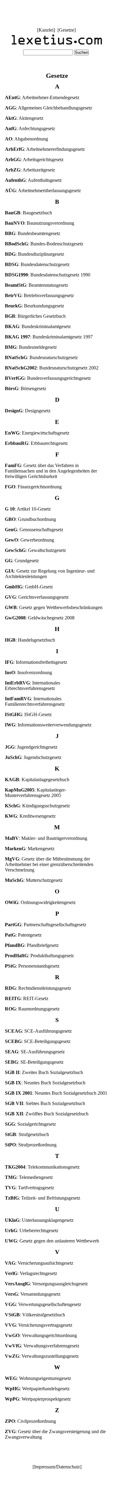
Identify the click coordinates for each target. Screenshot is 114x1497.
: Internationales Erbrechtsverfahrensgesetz (32, 685)
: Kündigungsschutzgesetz (37, 805)
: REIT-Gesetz (26, 998)
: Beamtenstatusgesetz (36, 285)
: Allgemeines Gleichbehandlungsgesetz (48, 107)
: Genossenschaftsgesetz (34, 529)
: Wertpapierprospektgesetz (38, 1399)
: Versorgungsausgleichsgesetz (46, 1283)
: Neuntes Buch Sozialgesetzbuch (45, 1082)
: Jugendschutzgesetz (33, 757)
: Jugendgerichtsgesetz (31, 747)
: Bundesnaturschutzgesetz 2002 (51, 367)
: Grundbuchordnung (30, 519)
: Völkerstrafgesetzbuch (35, 1314)
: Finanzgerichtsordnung (33, 486)
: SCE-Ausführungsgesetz (38, 1031)
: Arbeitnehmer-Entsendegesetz (42, 97)
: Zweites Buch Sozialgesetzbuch (44, 1072)
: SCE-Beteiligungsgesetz (38, 1041)
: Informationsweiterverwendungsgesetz (48, 724)
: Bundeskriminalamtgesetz (38, 326)
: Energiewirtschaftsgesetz (37, 432)
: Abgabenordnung (26, 138)
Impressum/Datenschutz (57, 1466)
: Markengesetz (29, 848)
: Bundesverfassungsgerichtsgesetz (48, 378)
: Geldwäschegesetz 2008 (39, 617)
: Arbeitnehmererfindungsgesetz (45, 149)
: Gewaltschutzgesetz (35, 550)
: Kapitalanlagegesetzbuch (37, 779)
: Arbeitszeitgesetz (30, 169)
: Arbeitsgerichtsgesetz (34, 159)
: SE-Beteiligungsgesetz (34, 1062)
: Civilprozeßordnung (30, 1421)
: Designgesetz (27, 410)
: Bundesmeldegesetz (31, 347)
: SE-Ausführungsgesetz (35, 1051)
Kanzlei (46, 30)
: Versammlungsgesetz (32, 1294)
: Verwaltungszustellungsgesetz (42, 1356)
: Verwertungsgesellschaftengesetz (43, 1304)
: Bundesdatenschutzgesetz (37, 264)
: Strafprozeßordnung (31, 1144)
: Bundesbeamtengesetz (32, 233)
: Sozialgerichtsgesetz (30, 1124)
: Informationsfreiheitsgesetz (36, 662)
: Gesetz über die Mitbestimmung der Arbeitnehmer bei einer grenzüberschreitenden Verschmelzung (49, 864)
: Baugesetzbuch (28, 212)
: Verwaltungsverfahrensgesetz (42, 1345)
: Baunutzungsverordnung (39, 223)
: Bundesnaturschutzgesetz (41, 357)
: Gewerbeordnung (29, 539)
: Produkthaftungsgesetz (39, 955)
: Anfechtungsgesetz (30, 128)
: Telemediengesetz (29, 1177)
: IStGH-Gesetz (28, 714)
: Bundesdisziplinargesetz (34, 254)
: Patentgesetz (23, 934)
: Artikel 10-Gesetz (28, 508)
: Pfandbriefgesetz (32, 945)
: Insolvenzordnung (28, 672)
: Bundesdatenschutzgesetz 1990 (47, 274)
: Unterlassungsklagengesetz (39, 1220)
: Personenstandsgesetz (32, 966)
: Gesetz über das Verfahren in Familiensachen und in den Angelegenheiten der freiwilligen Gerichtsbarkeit (51, 471)
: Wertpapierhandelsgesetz (37, 1388)
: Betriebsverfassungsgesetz (39, 295)
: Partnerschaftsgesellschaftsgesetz (45, 924)
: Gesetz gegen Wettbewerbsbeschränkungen (53, 607)
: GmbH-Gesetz (29, 586)
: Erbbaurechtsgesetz (36, 443)
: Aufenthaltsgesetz (33, 180)
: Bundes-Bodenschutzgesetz (44, 243)
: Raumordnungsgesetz (32, 1008)
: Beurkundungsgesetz (34, 305)
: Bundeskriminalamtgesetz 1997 (49, 336)
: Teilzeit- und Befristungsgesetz (42, 1198)
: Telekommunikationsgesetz (42, 1167)
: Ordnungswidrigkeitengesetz (40, 902)
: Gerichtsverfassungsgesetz (37, 597)
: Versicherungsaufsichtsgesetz (39, 1263)
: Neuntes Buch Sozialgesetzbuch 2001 (56, 1093)
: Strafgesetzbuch (27, 1134)
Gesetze (66, 30)
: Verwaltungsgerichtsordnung (41, 1335)
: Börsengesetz (25, 388)
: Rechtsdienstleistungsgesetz (38, 988)
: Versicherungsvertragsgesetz (38, 1325)
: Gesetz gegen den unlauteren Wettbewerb (52, 1240)
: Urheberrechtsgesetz (31, 1230)
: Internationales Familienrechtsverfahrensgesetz (35, 701)
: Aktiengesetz (24, 118)
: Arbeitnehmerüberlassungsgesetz (43, 190)
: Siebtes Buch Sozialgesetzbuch (45, 1103)
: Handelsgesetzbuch (30, 640)
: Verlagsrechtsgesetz (31, 1273)
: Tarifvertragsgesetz (29, 1187)
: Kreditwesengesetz (30, 816)
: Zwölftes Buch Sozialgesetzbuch (46, 1113)
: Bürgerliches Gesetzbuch (35, 316)
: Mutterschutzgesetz (34, 880)
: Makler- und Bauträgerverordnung (46, 838)
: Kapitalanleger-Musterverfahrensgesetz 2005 (35, 792)
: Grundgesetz (22, 560)
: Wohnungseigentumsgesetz (38, 1378)
